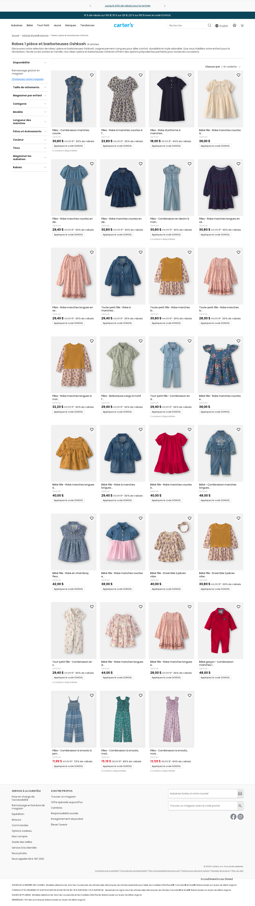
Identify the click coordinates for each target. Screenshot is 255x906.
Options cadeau (22, 831)
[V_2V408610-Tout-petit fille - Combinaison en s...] (73, 630)
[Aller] (209, 25)
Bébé (30, 25)
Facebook (233, 817)
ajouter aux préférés (91, 75)
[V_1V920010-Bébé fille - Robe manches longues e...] (171, 630)
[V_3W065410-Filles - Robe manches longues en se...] (73, 276)
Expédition (18, 814)
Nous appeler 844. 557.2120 (28, 859)
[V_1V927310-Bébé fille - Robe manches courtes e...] (171, 453)
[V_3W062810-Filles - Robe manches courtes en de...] (73, 187)
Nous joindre (19, 853)
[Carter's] (124, 26)
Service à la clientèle (24, 847)
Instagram (240, 817)
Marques (70, 25)
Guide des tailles (22, 842)
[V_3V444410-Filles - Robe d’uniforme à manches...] (171, 98)
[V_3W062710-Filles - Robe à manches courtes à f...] (122, 98)
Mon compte (19, 836)
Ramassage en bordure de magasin (28, 807)
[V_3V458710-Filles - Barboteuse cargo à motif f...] (122, 364)
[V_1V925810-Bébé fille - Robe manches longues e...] (73, 453)
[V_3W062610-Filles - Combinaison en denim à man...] (171, 187)
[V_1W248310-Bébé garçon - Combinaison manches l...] (220, 630)
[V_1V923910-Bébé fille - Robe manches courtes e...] (220, 364)
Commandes (20, 825)
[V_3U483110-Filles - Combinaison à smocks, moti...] (171, 719)
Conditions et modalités (106, 870)
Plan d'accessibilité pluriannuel (164, 870)
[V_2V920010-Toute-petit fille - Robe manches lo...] (220, 276)
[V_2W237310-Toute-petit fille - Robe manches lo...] (171, 276)
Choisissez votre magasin (28, 79)
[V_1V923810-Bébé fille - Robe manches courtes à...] (220, 98)
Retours (16, 819)
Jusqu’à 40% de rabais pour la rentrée (127, 5)
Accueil (15, 35)
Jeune (57, 25)
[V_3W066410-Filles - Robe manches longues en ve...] (220, 187)
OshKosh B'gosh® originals (35, 35)
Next (164, 6)
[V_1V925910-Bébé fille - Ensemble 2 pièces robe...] (171, 542)
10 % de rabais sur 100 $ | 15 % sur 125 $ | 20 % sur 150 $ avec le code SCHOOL (127, 15)
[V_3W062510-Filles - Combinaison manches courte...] (73, 98)
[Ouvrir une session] (234, 25)
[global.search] (240, 806)
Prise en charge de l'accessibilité (23, 798)
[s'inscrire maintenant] (240, 793)
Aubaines (17, 25)
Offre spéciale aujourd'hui (67, 802)
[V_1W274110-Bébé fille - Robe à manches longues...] (122, 453)
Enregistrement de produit (67, 819)
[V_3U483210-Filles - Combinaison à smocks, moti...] (122, 719)
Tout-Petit (43, 25)
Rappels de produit (220, 870)
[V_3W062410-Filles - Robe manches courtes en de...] (122, 187)
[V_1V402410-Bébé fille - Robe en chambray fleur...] (73, 542)
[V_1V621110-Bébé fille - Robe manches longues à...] (122, 630)
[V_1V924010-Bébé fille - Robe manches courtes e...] (122, 542)
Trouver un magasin (63, 796)
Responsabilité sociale (64, 813)
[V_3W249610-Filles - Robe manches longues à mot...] (73, 364)
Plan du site (237, 870)
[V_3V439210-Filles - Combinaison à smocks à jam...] (73, 719)
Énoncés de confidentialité (133, 870)
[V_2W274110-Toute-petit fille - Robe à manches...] (122, 276)
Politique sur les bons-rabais (195, 870)
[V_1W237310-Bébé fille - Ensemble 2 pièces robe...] (220, 542)
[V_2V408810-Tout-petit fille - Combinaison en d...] (171, 364)
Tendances (87, 25)
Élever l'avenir (59, 824)
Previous (91, 6)
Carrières (56, 807)
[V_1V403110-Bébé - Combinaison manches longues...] (220, 453)
